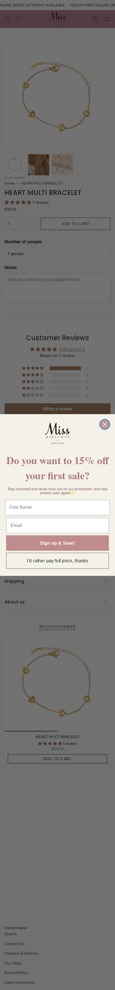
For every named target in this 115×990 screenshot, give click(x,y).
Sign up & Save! (57, 542)
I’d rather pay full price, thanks (57, 560)
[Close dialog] (105, 424)
